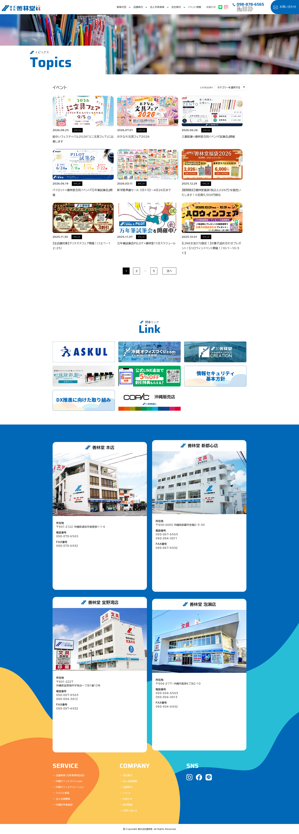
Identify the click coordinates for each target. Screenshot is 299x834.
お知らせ (211, 7)
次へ (169, 271)
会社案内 (176, 7)
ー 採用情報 (126, 805)
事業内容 (121, 7)
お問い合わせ (288, 6)
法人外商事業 (157, 7)
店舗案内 (138, 7)
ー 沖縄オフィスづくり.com (67, 781)
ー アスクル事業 (61, 793)
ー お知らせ (126, 799)
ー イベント (125, 793)
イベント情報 (194, 7)
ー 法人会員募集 (61, 799)
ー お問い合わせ (128, 810)
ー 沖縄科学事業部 (63, 805)
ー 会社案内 (126, 775)
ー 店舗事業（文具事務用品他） (69, 775)
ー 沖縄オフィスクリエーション (68, 787)
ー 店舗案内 (126, 787)
